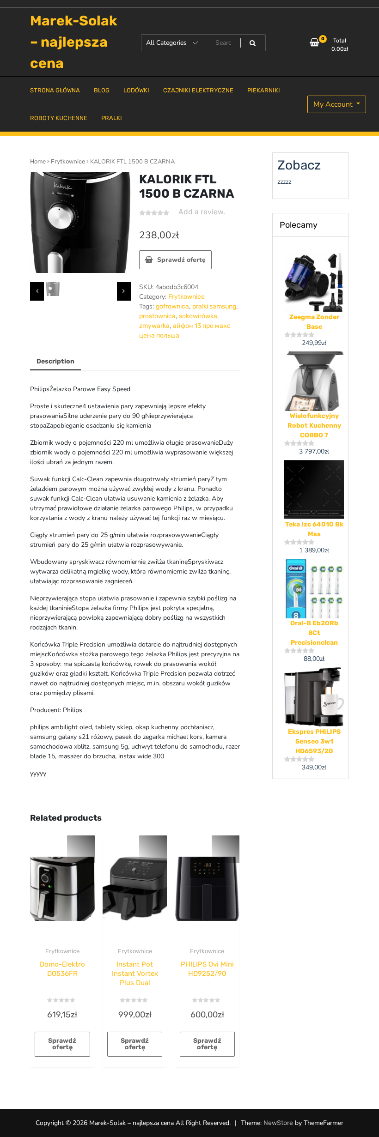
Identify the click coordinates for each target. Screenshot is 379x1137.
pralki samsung (214, 306)
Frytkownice (68, 161)
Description (55, 361)
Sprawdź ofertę (181, 259)
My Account (334, 104)
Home (38, 161)
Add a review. (201, 211)
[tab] (55, 361)
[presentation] (37, 291)
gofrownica (172, 306)
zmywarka (154, 326)
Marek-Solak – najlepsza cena (73, 42)
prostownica (157, 316)
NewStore (278, 1123)
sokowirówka (198, 316)
